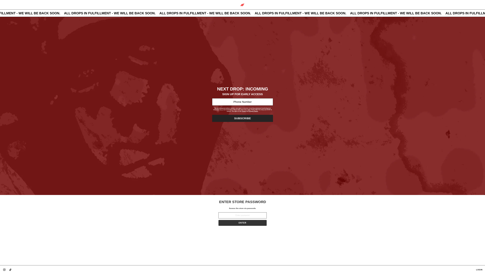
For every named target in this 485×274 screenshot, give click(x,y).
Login (479, 270)
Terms (244, 111)
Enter (242, 223)
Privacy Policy (253, 111)
